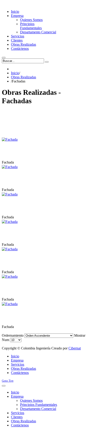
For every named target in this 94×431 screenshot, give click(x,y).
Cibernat (74, 348)
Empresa (17, 360)
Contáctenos (20, 373)
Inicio (15, 73)
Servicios (17, 364)
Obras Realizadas (23, 77)
